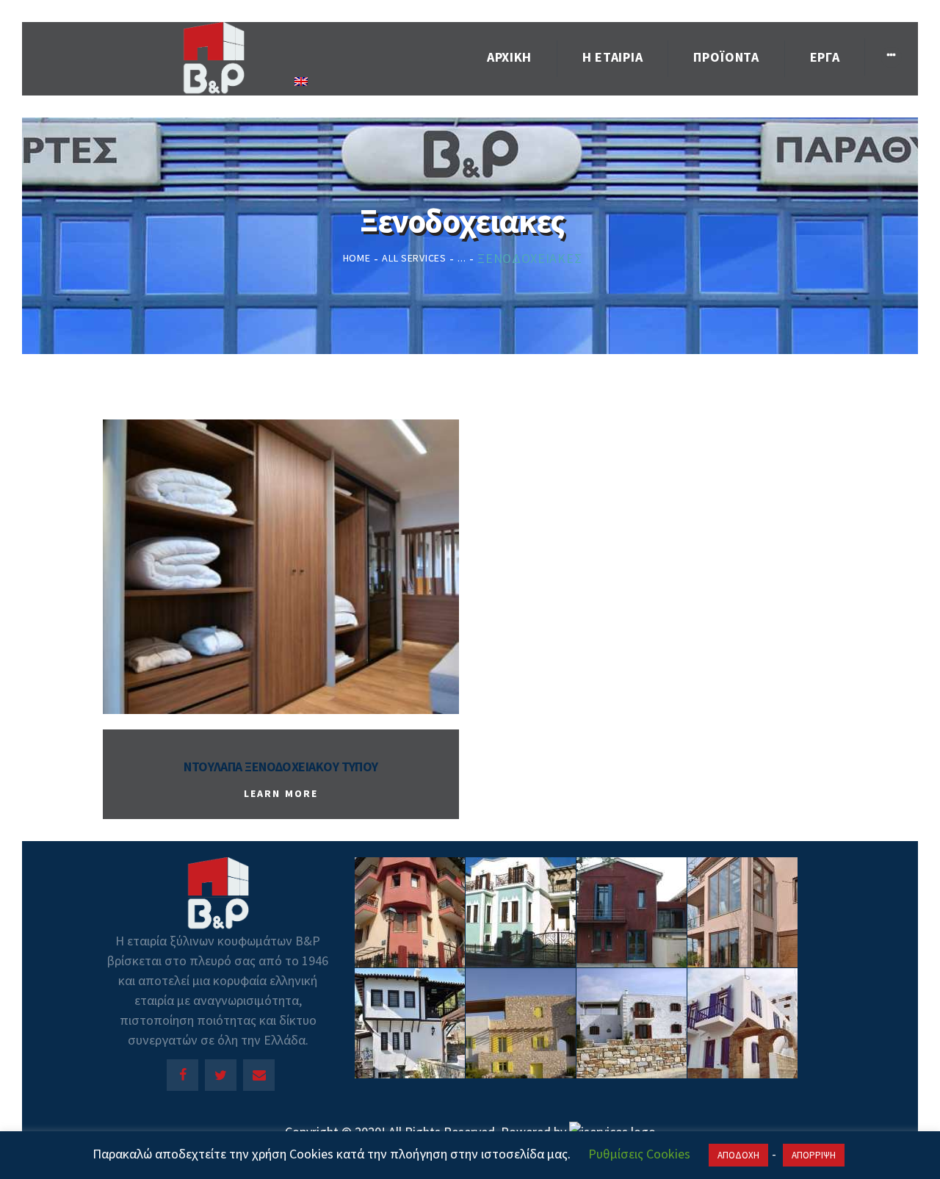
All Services (414, 257)
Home (357, 257)
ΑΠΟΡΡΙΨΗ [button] (814, 1155)
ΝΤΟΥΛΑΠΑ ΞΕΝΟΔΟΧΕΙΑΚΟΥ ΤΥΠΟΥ (281, 767)
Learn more (281, 793)
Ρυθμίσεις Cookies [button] (639, 1153)
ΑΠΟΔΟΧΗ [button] (738, 1155)
